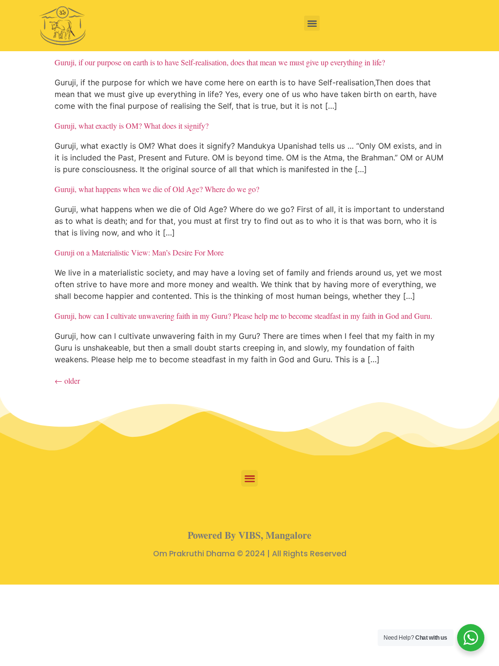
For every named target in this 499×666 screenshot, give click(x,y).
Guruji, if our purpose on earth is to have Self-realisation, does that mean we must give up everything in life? (220, 62)
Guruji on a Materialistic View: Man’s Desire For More (139, 252)
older (67, 380)
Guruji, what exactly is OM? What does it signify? (132, 125)
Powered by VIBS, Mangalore (249, 535)
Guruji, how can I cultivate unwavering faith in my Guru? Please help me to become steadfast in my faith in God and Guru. (243, 316)
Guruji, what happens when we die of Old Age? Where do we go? (157, 189)
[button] (312, 23)
